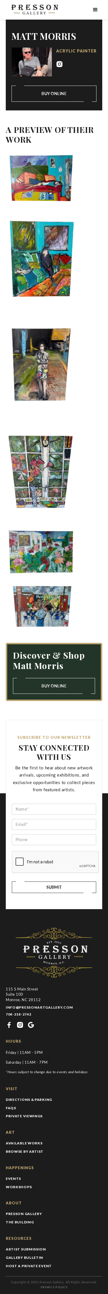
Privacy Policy (54, 1287)
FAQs (11, 1108)
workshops (19, 1187)
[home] (34, 10)
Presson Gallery (24, 1214)
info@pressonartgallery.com (39, 1007)
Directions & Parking (29, 1099)
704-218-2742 (18, 1014)
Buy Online (54, 686)
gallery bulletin (24, 1257)
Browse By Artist (24, 1151)
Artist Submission (26, 1249)
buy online (54, 93)
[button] (95, 10)
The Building (20, 1222)
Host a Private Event (29, 1266)
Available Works (24, 1143)
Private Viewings (24, 1116)
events (13, 1178)
